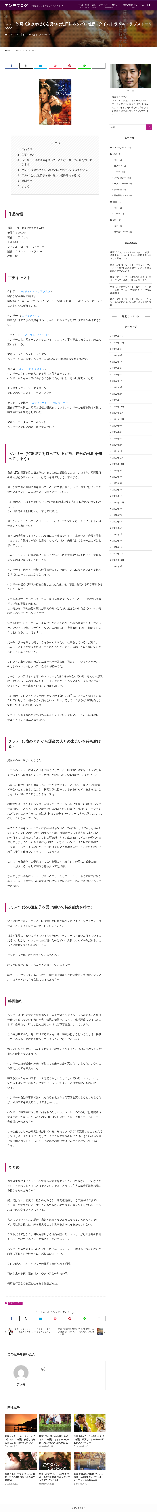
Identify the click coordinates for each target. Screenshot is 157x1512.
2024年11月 (118, 413)
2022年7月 (117, 515)
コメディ (120, 166)
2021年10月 (118, 560)
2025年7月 (117, 362)
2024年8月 (117, 432)
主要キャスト (29, 154)
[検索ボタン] (148, 5)
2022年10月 (118, 502)
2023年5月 (117, 483)
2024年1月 (117, 451)
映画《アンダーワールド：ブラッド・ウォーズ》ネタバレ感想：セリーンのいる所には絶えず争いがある (130, 268)
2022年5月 (117, 528)
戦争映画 (120, 189)
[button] (11, 66)
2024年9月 (117, 426)
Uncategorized (122, 147)
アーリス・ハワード (36, 335)
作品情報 (27, 149)
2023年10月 (118, 464)
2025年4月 (117, 381)
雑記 (117, 220)
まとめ (25, 186)
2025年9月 (117, 349)
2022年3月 (117, 541)
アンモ (21, 1384)
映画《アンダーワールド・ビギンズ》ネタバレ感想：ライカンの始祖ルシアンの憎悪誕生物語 (130, 289)
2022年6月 (117, 521)
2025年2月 (117, 394)
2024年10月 (118, 419)
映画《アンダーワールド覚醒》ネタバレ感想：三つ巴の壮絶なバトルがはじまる (130, 278)
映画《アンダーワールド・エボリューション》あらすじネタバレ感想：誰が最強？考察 (130, 302)
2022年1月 (117, 547)
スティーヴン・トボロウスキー (50, 402)
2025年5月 (117, 374)
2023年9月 (117, 470)
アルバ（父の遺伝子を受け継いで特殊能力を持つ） (52, 175)
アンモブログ (16, 5)
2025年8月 (117, 355)
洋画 (117, 154)
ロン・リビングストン (32, 369)
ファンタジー (122, 178)
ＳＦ (118, 160)
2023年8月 (117, 477)
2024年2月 (117, 445)
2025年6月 (117, 368)
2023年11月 (118, 458)
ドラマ (119, 172)
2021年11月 (118, 553)
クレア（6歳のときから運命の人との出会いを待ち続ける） (56, 169)
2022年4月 (117, 534)
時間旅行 (27, 180)
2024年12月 (118, 406)
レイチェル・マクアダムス (35, 291)
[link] (43, 1369)
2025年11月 (118, 336)
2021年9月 (117, 566)
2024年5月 (117, 438)
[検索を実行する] (149, 127)
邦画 (117, 201)
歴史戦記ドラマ (123, 195)
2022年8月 (117, 509)
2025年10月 (118, 342)
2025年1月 (117, 400)
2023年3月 (117, 489)
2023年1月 (117, 496)
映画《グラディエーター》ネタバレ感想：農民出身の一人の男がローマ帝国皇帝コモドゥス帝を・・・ (130, 255)
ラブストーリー (14, 35)
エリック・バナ (31, 315)
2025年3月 (117, 387)
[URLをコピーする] (98, 66)
